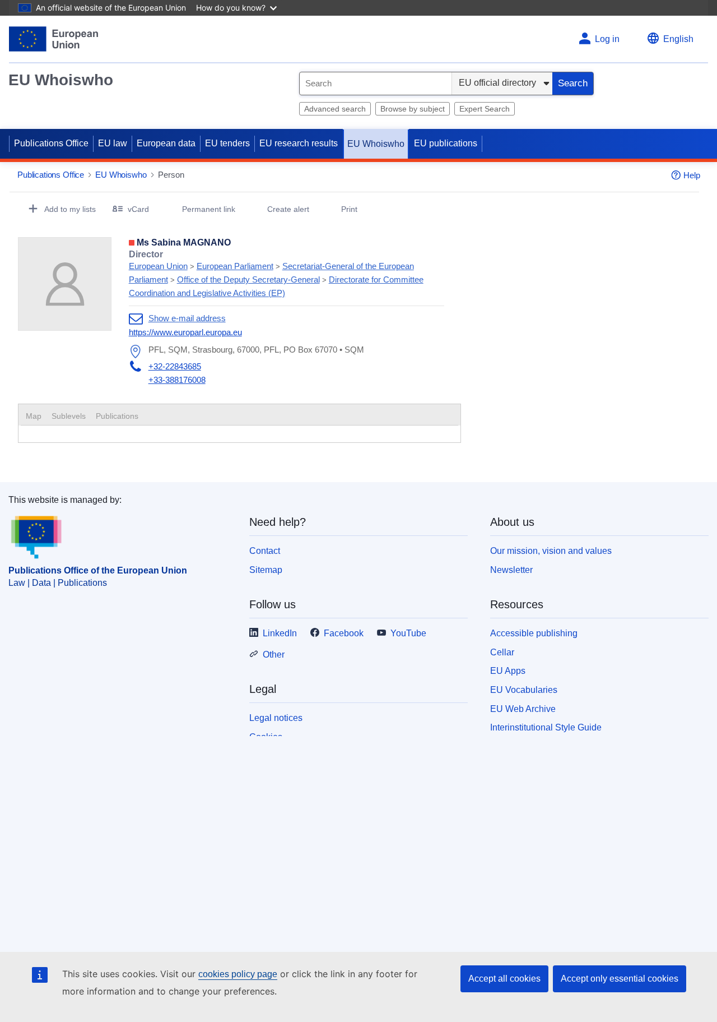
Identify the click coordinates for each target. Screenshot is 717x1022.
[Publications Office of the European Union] (53, 39)
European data (166, 143)
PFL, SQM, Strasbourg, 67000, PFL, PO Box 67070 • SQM (256, 349)
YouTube (408, 633)
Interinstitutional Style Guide (546, 727)
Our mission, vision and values (551, 551)
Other (274, 654)
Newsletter (511, 570)
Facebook (344, 633)
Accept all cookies (504, 978)
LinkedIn (280, 633)
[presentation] (68, 416)
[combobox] (375, 83)
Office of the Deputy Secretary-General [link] (248, 279)
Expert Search (484, 108)
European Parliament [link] (235, 266)
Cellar (502, 652)
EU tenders (227, 143)
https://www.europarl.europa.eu (185, 332)
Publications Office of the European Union (97, 570)
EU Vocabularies (523, 690)
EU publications (445, 143)
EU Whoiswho (60, 80)
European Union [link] (158, 266)
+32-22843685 (174, 366)
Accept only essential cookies (619, 978)
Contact (264, 551)
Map (33, 415)
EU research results (298, 143)
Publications (117, 415)
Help (691, 175)
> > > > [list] (276, 273)
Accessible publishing (534, 633)
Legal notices (275, 718)
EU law (112, 143)
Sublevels (69, 415)
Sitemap (265, 570)
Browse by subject (412, 108)
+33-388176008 (177, 380)
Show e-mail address (187, 318)
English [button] (678, 39)
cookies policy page (237, 974)
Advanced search (335, 108)
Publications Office (51, 143)
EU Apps (507, 671)
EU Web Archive (523, 709)
